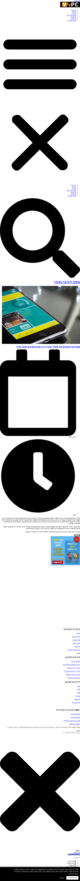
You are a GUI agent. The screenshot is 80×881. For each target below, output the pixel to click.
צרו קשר (73, 19)
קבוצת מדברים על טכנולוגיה (71, 721)
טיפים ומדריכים (71, 15)
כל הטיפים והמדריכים (73, 678)
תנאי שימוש (76, 643)
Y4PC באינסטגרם (74, 724)
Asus (78, 686)
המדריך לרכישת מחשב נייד (72, 671)
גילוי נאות (77, 646)
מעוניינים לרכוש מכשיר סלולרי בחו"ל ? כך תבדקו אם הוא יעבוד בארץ (48, 347)
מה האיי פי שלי (75, 661)
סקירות (74, 13)
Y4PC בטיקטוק (75, 717)
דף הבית (73, 10)
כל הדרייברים (76, 702)
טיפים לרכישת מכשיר (67, 282)
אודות (78, 633)
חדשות (74, 12)
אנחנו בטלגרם (72, 20)
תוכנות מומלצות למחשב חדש (71, 665)
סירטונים (73, 17)
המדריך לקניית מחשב (73, 668)
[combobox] (71, 733)
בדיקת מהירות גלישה (74, 650)
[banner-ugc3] (65, 565)
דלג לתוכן (77, 1)
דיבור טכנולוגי (76, 636)
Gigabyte (77, 699)
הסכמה (62, 878)
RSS (78, 653)
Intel (78, 689)
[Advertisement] (68, 595)
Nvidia (78, 696)
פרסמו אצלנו (76, 640)
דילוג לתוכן (77, 852)
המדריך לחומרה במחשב (73, 674)
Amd (78, 693)
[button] (40, 103)
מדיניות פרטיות (72, 878)
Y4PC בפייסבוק (75, 714)
